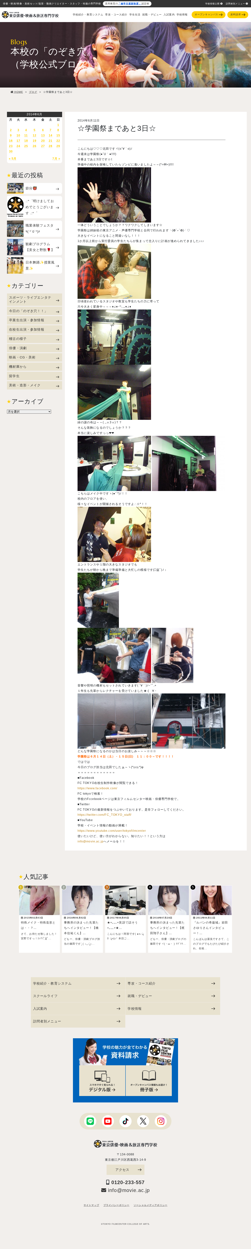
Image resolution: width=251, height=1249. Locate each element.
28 (50, 146)
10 (18, 135)
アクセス (122, 1170)
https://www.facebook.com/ (97, 788)
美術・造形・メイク (25, 385)
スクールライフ (45, 996)
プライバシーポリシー (116, 1205)
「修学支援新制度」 (129, 3)
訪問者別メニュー (235, 3)
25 (26, 146)
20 (43, 140)
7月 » (56, 158)
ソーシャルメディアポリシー (150, 1205)
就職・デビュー (152, 14)
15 (58, 135)
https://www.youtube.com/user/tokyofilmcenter (112, 830)
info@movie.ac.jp (90, 841)
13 (43, 135)
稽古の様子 (18, 339)
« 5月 (13, 158)
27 (43, 146)
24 (18, 146)
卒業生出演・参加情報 (26, 320)
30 (11, 151)
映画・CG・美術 (22, 357)
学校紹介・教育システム (88, 14)
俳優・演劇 (18, 348)
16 (11, 140)
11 (26, 135)
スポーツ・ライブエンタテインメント (30, 299)
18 (26, 140)
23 (11, 146)
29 (58, 146)
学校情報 (182, 14)
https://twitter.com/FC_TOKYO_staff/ (105, 814)
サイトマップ (91, 1205)
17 (18, 140)
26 (34, 146)
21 (50, 140)
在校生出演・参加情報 (26, 329)
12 (34, 135)
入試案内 (169, 14)
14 (50, 135)
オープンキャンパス (206, 14)
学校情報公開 (212, 3)
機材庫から (18, 367)
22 (58, 140)
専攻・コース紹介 (116, 14)
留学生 (14, 376)
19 (34, 140)
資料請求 (235, 14)
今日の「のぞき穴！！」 (28, 311)
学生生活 (135, 14)
